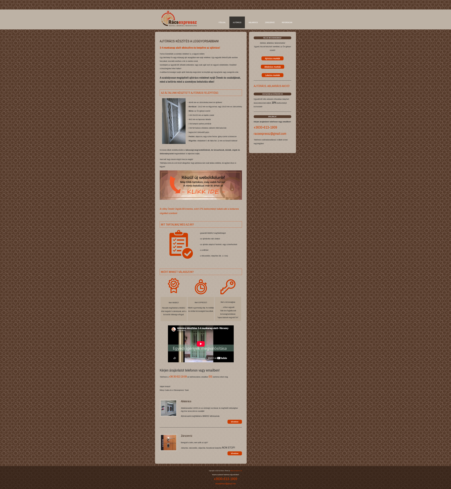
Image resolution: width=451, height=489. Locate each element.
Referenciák (287, 22)
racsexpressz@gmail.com (270, 133)
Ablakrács (253, 22)
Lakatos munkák (272, 75)
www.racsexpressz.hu (236, 471)
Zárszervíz (270, 22)
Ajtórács (237, 22)
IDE (210, 376)
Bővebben (234, 421)
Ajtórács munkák (272, 58)
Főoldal (222, 22)
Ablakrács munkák (272, 66)
